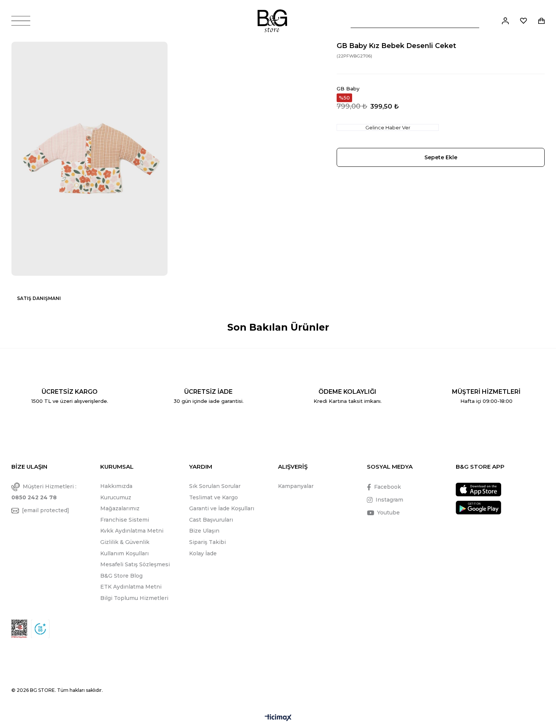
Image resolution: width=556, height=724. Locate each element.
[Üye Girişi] (505, 20)
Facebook (387, 486)
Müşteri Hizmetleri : (43, 492)
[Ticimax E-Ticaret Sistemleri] (278, 718)
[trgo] (40, 629)
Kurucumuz (115, 497)
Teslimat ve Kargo (213, 497)
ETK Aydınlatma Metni (131, 586)
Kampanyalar (296, 486)
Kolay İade (203, 553)
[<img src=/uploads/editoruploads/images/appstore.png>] (478, 490)
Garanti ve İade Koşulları (221, 508)
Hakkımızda (116, 486)
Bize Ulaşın (204, 530)
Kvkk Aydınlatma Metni (131, 530)
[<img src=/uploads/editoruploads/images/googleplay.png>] (478, 507)
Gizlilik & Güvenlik (124, 542)
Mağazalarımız (120, 508)
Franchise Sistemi (124, 519)
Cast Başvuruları (211, 519)
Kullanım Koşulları (124, 553)
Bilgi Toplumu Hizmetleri (134, 598)
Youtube (388, 512)
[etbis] (19, 629)
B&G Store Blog (121, 575)
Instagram (389, 499)
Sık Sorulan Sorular (215, 486)
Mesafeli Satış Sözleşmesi (135, 564)
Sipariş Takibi (207, 542)
